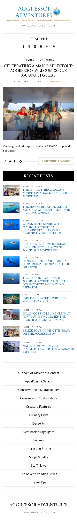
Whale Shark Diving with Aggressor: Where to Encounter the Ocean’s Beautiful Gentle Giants (42, 228)
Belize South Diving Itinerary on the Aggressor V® (46, 332)
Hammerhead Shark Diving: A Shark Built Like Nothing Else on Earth (47, 264)
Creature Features (38, 406)
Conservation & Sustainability (38, 389)
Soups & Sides (38, 457)
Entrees (38, 440)
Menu (40, 39)
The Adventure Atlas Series (38, 474)
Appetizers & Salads (38, 381)
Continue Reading (56, 161)
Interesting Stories (39, 60)
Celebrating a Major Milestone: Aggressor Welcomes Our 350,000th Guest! (38, 70)
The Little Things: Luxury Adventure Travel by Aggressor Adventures (47, 193)
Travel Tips (38, 482)
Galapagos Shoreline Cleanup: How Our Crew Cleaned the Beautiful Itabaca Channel (47, 317)
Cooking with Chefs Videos (38, 398)
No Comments (54, 81)
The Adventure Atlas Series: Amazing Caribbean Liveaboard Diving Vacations (46, 210)
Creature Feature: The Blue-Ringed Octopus (45, 299)
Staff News (38, 465)
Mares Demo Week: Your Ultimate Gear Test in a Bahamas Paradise (48, 349)
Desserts (38, 423)
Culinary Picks (38, 415)
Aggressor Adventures (38, 504)
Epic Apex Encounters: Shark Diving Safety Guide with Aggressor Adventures (45, 247)
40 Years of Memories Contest (38, 373)
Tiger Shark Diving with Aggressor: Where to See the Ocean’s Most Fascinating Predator (45, 282)
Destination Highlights (38, 432)
